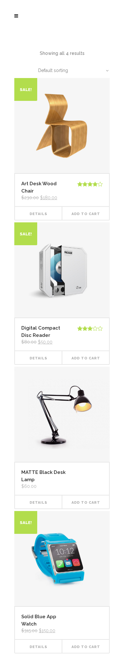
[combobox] (70, 70)
